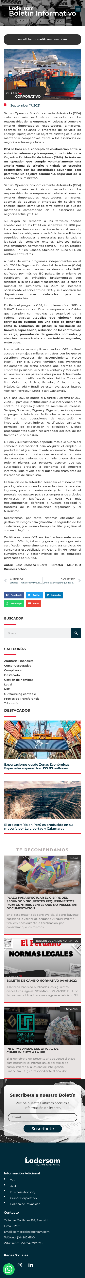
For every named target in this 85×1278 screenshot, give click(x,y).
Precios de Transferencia (22, 698)
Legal (8, 684)
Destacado (12, 675)
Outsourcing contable (20, 694)
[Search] (76, 633)
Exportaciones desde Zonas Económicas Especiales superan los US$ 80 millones (36, 766)
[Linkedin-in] (31, 1265)
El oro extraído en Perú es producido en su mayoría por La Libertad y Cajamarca (38, 826)
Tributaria (11, 703)
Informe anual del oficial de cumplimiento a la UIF (33, 1050)
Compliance (13, 670)
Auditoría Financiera (19, 661)
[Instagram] (20, 1265)
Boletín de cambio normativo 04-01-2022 (42, 980)
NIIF (7, 689)
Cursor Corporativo (17, 665)
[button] (78, 9)
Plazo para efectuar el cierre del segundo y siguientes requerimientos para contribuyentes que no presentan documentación (42, 903)
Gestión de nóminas (18, 680)
